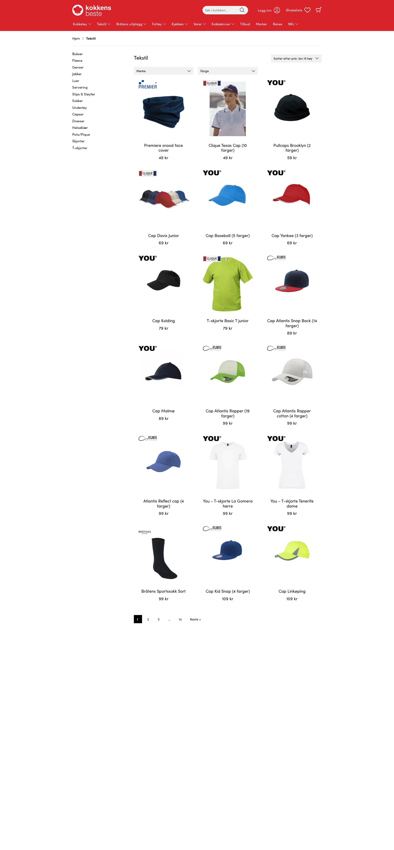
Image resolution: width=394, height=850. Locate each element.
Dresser (78, 121)
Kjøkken (178, 24)
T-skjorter (79, 147)
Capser (77, 114)
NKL (291, 24)
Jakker (77, 73)
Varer (198, 24)
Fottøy (157, 24)
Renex (277, 24)
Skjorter (78, 141)
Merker (261, 24)
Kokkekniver (221, 24)
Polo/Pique (81, 134)
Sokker (77, 100)
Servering (80, 87)
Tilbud (245, 24)
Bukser (77, 53)
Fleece (77, 60)
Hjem (76, 38)
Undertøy (79, 107)
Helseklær (80, 127)
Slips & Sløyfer (83, 94)
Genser (77, 67)
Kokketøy (80, 24)
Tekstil (101, 24)
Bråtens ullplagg (129, 24)
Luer (75, 80)
